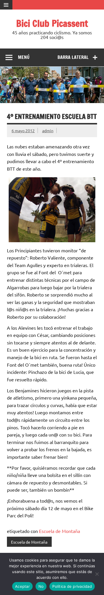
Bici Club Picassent (52, 23)
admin (47, 130)
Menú (23, 57)
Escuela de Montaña (59, 531)
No (41, 586)
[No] (97, 574)
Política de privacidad (72, 586)
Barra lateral (73, 57)
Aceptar (22, 586)
